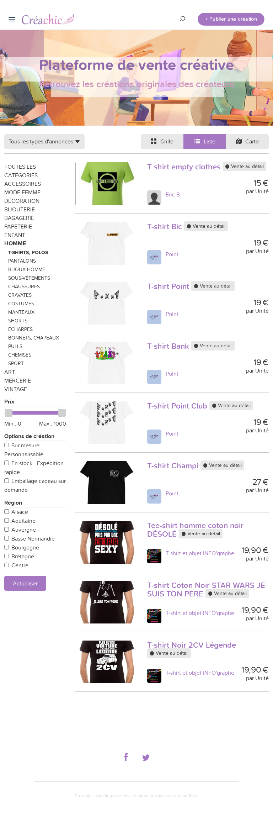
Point (172, 254)
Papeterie (18, 226)
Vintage (15, 389)
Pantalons (22, 260)
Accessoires (22, 184)
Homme (15, 243)
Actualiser (25, 583)
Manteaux (21, 312)
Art (9, 372)
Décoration (21, 201)
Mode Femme (22, 192)
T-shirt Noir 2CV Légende (191, 645)
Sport (16, 363)
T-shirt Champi (173, 465)
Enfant (14, 235)
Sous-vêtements (29, 277)
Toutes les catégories (21, 171)
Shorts (17, 320)
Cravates (20, 295)
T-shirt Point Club (178, 405)
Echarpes (20, 329)
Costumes (21, 303)
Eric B (173, 194)
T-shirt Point (169, 286)
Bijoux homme (26, 269)
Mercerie (17, 380)
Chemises (19, 354)
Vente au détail (247, 166)
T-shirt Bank (169, 346)
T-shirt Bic (165, 226)
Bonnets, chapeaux (33, 337)
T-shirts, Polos (28, 252)
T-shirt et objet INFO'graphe (200, 553)
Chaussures (24, 286)
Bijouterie (19, 209)
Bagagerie (19, 218)
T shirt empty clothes (185, 166)
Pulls (15, 346)
